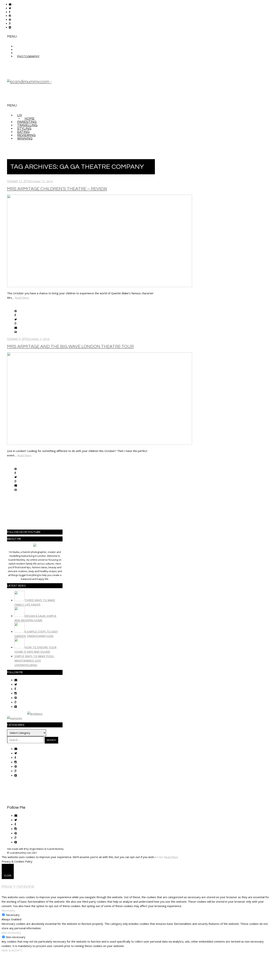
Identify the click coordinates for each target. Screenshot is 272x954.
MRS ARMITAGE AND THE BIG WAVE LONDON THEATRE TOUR (70, 346)
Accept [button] (159, 857)
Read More (22, 297)
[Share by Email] (15, 328)
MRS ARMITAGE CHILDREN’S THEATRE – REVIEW (57, 189)
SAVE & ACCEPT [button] (11, 950)
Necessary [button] (8, 910)
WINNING (24, 138)
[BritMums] (35, 714)
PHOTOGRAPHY (28, 56)
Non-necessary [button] (11, 932)
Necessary (13, 915)
